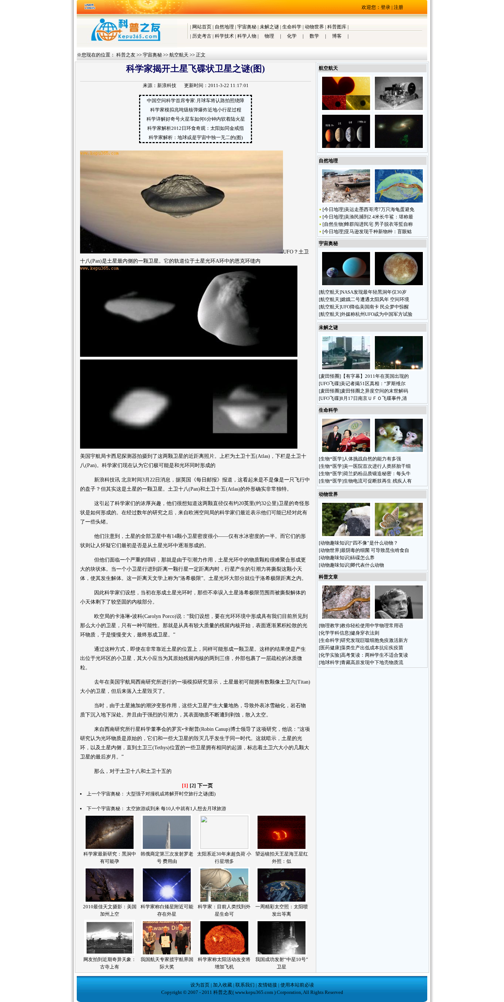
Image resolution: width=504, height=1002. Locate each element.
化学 (292, 36)
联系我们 (245, 985)
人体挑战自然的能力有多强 (372, 459)
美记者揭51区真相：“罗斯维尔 (373, 383)
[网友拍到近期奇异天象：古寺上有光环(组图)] (109, 954)
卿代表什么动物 (368, 565)
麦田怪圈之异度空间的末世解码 (374, 391)
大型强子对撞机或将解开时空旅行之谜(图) (170, 794)
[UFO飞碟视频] (346, 369)
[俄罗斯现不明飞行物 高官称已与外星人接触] (398, 369)
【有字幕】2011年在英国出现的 (375, 376)
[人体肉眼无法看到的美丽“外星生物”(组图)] (398, 202)
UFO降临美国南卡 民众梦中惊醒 (375, 307)
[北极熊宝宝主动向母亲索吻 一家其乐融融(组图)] (346, 536)
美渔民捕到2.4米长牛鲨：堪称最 (379, 217)
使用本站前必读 (297, 985)
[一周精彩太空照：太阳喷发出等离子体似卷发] (281, 901)
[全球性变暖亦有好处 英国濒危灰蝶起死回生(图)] (398, 536)
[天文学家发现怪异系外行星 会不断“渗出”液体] (346, 285)
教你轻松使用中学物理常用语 (372, 625)
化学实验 (329, 655)
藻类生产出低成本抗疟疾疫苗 (372, 647)
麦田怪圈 (329, 376)
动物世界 (314, 27)
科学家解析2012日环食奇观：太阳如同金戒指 (195, 128)
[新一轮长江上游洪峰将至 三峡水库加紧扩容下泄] (346, 202)
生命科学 (291, 27)
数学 (314, 36)
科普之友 (125, 55)
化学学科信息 (334, 633)
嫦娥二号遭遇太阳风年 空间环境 (375, 299)
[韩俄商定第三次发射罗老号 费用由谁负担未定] (166, 848)
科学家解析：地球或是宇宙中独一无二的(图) (196, 137)
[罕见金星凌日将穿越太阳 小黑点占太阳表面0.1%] (346, 110)
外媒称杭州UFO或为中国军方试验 (376, 314)
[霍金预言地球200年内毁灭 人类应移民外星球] (398, 618)
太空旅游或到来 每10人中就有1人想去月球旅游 (176, 808)
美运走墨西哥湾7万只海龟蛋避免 (379, 209)
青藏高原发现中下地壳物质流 (372, 662)
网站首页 (201, 27)
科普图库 (336, 27)
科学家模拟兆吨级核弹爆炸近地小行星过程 (195, 110)
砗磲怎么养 (363, 557)
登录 (385, 7)
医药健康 (329, 647)
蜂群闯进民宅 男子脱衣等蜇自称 (379, 224)
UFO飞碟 (329, 383)
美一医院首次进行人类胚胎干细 (377, 466)
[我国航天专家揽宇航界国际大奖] (166, 954)
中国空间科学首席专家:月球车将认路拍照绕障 (195, 100)
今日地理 (333, 209)
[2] (193, 785)
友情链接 (267, 985)
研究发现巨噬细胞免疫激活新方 (374, 640)
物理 (269, 36)
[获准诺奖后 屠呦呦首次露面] (346, 452)
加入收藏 (222, 985)
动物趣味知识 (334, 543)
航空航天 (179, 55)
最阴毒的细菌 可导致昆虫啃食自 (375, 550)
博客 (337, 36)
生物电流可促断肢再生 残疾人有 (378, 481)
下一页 (205, 785)
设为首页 (200, 985)
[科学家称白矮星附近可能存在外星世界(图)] (166, 901)
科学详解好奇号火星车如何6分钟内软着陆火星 (195, 119)
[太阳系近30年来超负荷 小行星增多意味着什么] (224, 847)
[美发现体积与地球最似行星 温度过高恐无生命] (346, 148)
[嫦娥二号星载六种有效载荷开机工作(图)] (398, 110)
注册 (398, 7)
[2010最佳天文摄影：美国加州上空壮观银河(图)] (109, 901)
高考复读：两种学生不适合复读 (374, 655)
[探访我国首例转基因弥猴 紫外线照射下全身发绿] (398, 452)
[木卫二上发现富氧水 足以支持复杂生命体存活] (398, 285)
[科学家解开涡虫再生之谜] (346, 618)
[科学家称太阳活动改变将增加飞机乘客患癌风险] (224, 954)
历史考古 (201, 36)
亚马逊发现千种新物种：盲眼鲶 (378, 231)
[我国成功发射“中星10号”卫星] (281, 954)
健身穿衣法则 (365, 633)
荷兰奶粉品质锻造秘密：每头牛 (377, 473)
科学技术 (224, 36)
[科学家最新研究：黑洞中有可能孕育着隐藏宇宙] (109, 848)
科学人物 (246, 36)
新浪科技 (166, 85)
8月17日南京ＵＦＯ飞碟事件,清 (374, 398)
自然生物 (333, 224)
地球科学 (329, 662)
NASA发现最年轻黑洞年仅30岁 (374, 292)
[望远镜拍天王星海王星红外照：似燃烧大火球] (281, 848)
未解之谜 (269, 27)
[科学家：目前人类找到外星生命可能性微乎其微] (224, 901)
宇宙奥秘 (246, 27)
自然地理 (224, 27)
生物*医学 (331, 459)
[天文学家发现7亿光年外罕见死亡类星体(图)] (398, 148)
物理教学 (329, 625)
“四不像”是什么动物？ (375, 543)
